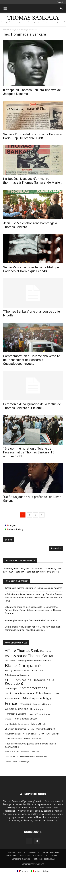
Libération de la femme (15, 729)
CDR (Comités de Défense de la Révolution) (29, 681)
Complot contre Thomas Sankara (19, 693)
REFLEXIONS (25, 855)
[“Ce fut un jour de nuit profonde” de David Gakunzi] (33, 478)
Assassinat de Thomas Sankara (30, 655)
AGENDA (11, 852)
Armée (50, 651)
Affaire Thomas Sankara (24, 650)
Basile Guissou (10, 661)
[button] (5, 8)
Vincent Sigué (24, 762)
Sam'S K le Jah (12, 751)
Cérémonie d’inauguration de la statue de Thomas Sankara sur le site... (32, 406)
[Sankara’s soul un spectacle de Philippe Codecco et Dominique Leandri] (33, 248)
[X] (37, 841)
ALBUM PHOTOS (40, 855)
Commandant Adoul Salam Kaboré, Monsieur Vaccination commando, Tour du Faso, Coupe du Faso (32, 628)
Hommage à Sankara (15, 713)
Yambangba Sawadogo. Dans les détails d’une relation (31, 620)
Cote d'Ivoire (43, 693)
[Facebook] (29, 841)
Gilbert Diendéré (16, 708)
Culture (56, 693)
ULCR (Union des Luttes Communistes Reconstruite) (26, 757)
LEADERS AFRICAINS (50, 852)
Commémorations (33, 688)
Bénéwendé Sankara (17, 675)
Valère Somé (11, 761)
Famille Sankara (12, 698)
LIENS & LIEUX (11, 855)
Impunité (8, 719)
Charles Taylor (11, 688)
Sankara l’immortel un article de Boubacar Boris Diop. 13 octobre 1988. (32, 136)
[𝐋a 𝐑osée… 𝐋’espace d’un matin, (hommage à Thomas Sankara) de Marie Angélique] (33, 160)
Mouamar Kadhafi (13, 733)
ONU (41, 733)
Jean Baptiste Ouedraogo (17, 724)
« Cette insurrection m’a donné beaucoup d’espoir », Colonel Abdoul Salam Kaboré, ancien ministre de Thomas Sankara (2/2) (33, 597)
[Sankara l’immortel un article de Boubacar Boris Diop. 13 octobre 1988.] (33, 116)
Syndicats (35, 751)
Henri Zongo (36, 709)
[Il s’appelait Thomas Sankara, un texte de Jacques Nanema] (33, 63)
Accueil (6, 29)
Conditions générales (21, 859)
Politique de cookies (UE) (43, 859)
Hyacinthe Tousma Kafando (39, 714)
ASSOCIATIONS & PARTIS (28, 852)
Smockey (25, 752)
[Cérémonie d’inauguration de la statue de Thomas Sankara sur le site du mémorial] (33, 385)
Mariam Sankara (45, 728)
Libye (45, 724)
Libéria (31, 729)
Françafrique (25, 703)
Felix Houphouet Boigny (36, 698)
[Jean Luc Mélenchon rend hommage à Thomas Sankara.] (33, 204)
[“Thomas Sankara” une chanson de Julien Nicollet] (33, 293)
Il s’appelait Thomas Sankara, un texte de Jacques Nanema (33, 588)
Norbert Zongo (30, 733)
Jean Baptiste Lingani (26, 718)
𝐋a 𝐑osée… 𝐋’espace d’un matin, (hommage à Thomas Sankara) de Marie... (32, 180)
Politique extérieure (32, 739)
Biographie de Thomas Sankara (34, 660)
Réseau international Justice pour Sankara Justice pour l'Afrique (30, 745)
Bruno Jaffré (37, 670)
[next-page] (42, 515)
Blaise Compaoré (23, 665)
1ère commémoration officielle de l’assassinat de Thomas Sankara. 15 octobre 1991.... (28, 452)
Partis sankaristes (13, 738)
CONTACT (54, 855)
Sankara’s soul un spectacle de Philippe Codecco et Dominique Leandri (31, 269)
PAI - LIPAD (52, 733)
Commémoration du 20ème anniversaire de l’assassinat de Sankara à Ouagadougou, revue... (31, 359)
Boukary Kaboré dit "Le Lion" (17, 670)
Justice (36, 723)
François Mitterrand (42, 704)
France (11, 703)
